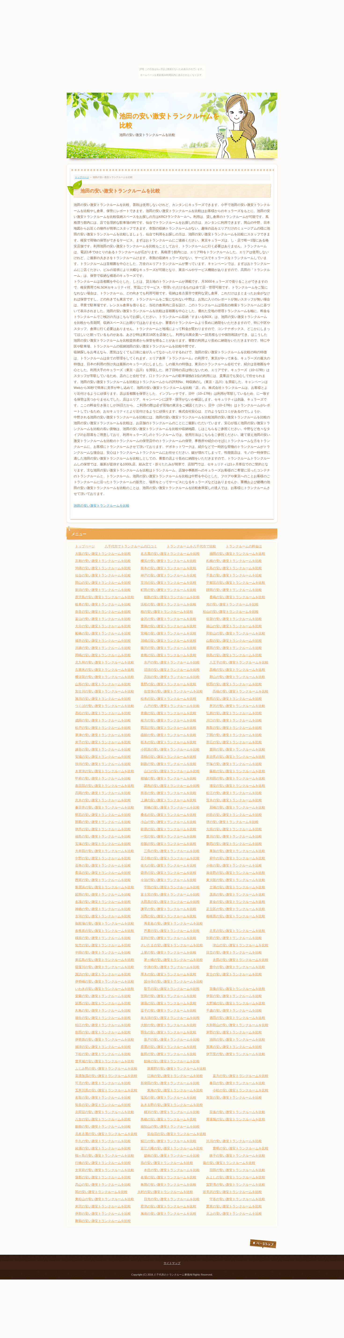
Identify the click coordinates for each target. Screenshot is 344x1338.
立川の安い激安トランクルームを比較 (168, 582)
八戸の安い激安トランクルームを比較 (172, 706)
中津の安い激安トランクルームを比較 (172, 967)
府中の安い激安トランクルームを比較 (237, 858)
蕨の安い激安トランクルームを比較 (229, 1163)
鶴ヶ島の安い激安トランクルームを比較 (104, 1155)
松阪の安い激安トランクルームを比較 (168, 844)
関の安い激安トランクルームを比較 (101, 1192)
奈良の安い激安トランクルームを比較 (103, 611)
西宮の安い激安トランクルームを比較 (168, 727)
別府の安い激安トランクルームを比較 (234, 938)
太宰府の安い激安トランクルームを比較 (104, 1170)
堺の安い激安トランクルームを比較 (232, 822)
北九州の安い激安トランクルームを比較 (104, 662)
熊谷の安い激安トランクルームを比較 (168, 793)
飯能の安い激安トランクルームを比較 (103, 1126)
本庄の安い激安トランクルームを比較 (172, 1170)
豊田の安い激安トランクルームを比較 (237, 749)
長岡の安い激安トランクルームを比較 (234, 698)
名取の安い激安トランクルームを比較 (103, 1097)
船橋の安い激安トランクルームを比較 (103, 633)
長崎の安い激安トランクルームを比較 (237, 597)
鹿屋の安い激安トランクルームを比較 (168, 1047)
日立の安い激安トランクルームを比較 (234, 952)
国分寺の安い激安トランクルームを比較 (173, 981)
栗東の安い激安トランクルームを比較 (234, 1206)
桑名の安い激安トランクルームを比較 (168, 815)
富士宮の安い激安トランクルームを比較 (170, 894)
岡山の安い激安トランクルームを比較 (103, 582)
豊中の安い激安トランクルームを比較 (237, 967)
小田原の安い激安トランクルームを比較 (170, 749)
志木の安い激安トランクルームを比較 (103, 800)
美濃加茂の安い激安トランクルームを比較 (106, 1076)
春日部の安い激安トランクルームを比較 (104, 785)
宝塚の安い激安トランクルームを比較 (103, 844)
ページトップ (263, 1244)
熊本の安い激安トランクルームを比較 (168, 568)
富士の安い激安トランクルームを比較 (234, 974)
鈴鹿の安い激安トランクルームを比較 (168, 829)
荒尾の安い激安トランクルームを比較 (234, 1047)
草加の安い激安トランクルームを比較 (237, 851)
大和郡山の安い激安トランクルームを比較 (237, 1025)
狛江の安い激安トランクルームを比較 (103, 1025)
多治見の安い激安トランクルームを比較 (235, 756)
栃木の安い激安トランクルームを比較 (168, 742)
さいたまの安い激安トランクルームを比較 (172, 945)
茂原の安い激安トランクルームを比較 (237, 894)
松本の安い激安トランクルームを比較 (168, 698)
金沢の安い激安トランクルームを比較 (168, 619)
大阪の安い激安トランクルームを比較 (103, 553)
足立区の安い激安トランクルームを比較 (235, 909)
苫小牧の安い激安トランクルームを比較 (170, 858)
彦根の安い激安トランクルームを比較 (168, 756)
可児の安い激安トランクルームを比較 (103, 1083)
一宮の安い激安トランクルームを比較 (168, 836)
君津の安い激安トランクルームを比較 (168, 1206)
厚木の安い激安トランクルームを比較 (168, 974)
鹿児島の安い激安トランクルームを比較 (104, 597)
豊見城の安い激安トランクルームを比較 (104, 1061)
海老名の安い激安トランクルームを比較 (173, 923)
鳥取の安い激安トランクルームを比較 (234, 727)
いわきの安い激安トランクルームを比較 (104, 989)
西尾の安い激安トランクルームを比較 (103, 880)
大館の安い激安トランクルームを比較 (168, 1025)
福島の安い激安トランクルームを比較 (103, 836)
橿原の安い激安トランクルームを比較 (103, 938)
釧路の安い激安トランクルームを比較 (168, 764)
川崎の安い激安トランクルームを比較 (168, 640)
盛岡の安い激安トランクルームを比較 (234, 648)
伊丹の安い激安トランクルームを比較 (103, 829)
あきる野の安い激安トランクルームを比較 (172, 1105)
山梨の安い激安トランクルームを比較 (234, 640)
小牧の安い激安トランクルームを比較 (234, 865)
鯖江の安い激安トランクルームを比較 (168, 1141)
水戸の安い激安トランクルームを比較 (172, 662)
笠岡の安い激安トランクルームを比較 (168, 996)
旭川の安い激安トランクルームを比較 (103, 698)
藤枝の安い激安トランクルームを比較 (237, 771)
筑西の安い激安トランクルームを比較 (103, 1003)
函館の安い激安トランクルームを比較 (168, 735)
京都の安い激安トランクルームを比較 (103, 561)
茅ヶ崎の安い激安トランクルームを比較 (173, 960)
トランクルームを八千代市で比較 (191, 546)
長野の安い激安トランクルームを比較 (168, 684)
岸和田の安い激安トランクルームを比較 (235, 778)
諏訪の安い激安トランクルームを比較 (103, 974)
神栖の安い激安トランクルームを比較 (103, 909)
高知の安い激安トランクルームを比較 (172, 677)
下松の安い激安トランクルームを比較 (103, 1054)
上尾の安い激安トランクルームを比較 (168, 952)
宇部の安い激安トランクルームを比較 (172, 887)
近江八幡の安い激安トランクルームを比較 (172, 1148)
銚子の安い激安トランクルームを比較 (237, 1155)
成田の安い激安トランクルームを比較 (103, 720)
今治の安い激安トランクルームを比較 (168, 880)
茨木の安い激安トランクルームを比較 (234, 800)
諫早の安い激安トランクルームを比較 (168, 909)
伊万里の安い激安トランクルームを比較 (235, 1054)
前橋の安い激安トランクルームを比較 (172, 807)
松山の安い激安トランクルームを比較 (231, 611)
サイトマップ (172, 1263)
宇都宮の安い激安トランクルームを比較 (235, 582)
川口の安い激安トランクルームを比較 (234, 720)
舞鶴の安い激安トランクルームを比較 (103, 1221)
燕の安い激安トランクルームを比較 (167, 1163)
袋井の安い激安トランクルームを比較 (168, 873)
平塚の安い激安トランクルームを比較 (234, 764)
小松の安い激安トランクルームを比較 (240, 1090)
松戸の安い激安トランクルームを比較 (103, 727)
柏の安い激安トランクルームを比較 (167, 611)
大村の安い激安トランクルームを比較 (165, 1192)
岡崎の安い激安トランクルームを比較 (103, 655)
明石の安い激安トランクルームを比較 (103, 815)
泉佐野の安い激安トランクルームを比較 (235, 873)
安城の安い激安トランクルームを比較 (103, 756)
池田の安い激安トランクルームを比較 (101, 505)
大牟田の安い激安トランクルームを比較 (104, 851)
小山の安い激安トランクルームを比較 (168, 822)
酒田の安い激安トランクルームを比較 (237, 1018)
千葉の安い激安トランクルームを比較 (234, 575)
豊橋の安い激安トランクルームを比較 (168, 626)
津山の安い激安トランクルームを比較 (240, 945)
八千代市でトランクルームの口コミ (131, 546)
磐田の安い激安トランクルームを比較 (234, 844)
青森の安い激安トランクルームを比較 (168, 713)
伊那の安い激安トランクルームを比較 (103, 1213)
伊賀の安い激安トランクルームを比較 (234, 996)
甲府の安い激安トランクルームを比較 (103, 778)
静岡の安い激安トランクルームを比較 (234, 590)
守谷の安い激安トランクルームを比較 (237, 1199)
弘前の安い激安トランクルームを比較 (234, 713)
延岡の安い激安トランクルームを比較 (103, 894)
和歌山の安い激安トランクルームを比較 (235, 633)
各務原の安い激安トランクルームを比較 (104, 931)
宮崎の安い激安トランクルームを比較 (168, 633)
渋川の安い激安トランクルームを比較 (234, 1141)
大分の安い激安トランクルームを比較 (103, 626)
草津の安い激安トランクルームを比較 (103, 735)
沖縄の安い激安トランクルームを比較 (103, 568)
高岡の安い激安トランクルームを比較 (103, 793)
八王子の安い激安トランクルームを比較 (238, 662)
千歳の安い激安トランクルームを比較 (234, 1010)
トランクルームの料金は (244, 546)
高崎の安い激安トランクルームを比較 (237, 669)
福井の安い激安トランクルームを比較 (103, 640)
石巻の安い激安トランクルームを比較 (103, 865)
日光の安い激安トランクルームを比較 (172, 1199)
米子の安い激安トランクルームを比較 (103, 742)
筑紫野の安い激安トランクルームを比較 (176, 1068)
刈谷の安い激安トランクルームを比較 (234, 815)
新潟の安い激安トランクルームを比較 (103, 590)
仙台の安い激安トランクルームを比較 (103, 575)
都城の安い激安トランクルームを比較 (168, 778)
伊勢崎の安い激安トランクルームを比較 (104, 981)
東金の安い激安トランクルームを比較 (237, 902)
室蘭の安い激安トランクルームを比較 (103, 996)
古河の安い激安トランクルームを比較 (103, 916)
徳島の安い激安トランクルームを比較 (234, 655)
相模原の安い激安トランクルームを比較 (235, 916)
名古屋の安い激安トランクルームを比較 (170, 553)
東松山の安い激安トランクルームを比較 (104, 1199)
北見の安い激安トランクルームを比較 (237, 931)
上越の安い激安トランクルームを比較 (168, 800)
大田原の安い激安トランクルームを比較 (170, 902)
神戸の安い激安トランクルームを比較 (168, 575)
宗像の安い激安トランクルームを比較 (237, 989)
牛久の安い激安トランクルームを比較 (103, 1141)
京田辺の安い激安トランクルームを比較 (104, 1112)
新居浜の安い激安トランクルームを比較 (104, 887)
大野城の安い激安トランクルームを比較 (235, 1003)
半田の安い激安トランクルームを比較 (103, 952)
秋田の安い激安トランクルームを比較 (234, 684)
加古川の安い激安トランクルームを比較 (104, 691)
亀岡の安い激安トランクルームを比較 (168, 1184)
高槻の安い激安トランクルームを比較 (240, 691)
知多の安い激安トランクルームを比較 (103, 1105)
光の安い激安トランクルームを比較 (232, 604)
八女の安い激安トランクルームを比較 (103, 1119)
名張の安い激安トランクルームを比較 (168, 1177)
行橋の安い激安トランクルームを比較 (103, 1163)
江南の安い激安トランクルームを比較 (175, 1076)
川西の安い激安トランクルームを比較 (168, 916)
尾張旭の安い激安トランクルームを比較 (235, 1119)
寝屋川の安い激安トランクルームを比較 (104, 967)
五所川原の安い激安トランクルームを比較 (106, 1090)
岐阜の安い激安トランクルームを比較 (103, 604)
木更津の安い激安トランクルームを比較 (104, 771)
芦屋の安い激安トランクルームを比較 (172, 931)
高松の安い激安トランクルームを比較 (103, 713)
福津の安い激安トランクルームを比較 (103, 1047)
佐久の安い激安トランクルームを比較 (168, 865)
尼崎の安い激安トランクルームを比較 (237, 807)
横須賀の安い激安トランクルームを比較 (104, 677)
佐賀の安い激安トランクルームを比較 (234, 619)
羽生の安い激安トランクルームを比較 (168, 1032)
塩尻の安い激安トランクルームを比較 (168, 1097)
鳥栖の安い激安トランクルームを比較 (168, 1119)
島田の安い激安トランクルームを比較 (103, 1032)
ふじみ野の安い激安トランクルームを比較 (106, 1068)
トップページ (82, 177)
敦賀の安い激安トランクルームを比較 (234, 1097)
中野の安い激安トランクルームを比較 (103, 858)
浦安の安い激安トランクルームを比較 (237, 785)
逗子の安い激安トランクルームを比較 (168, 1010)
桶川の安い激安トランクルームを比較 (172, 1112)
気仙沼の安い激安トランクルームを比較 (176, 1134)
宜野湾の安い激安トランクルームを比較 (235, 1184)
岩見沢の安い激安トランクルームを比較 (232, 1192)
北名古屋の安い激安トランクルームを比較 (106, 1134)
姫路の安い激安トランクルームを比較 (172, 597)
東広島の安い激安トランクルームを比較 (104, 960)
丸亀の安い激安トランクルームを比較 (103, 1010)
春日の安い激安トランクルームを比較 (237, 1083)
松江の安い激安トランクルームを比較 (234, 793)
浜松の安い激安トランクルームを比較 (168, 604)
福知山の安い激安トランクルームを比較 (170, 1126)
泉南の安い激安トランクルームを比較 (168, 1213)
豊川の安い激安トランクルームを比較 (234, 836)
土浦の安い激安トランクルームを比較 (237, 887)
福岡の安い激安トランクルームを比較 (237, 553)
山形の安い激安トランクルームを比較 (103, 684)
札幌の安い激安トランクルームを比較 (234, 561)
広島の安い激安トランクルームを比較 (234, 568)
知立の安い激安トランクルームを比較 (103, 945)
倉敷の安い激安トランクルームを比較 (168, 655)
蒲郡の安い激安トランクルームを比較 (103, 1177)
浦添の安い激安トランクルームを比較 (168, 1003)
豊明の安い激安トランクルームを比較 (240, 1148)
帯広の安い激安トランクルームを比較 (234, 742)
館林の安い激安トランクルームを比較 (172, 1061)
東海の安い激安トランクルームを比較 (175, 1090)
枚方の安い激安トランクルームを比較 (168, 720)
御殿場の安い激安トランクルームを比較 (104, 923)
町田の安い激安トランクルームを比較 (168, 590)
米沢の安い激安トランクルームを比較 (103, 1206)
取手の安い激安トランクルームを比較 (172, 989)
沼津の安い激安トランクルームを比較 (172, 669)
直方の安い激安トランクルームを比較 (240, 1076)
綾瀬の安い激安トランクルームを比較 (103, 1148)
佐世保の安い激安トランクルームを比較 (173, 691)
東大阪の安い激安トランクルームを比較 (235, 880)
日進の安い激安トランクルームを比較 (237, 1112)
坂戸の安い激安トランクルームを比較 (172, 1039)
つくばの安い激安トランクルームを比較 (104, 706)
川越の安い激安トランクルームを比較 (103, 648)
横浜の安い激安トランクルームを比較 (168, 561)
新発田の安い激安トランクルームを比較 (170, 1083)
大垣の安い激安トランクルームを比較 (234, 829)
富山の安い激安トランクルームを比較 (103, 619)
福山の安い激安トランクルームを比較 (234, 626)
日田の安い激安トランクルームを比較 (237, 1170)
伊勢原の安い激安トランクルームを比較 (104, 1039)
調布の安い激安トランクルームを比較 (172, 785)
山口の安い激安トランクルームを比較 (172, 771)
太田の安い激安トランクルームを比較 (240, 960)
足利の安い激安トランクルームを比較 (168, 938)
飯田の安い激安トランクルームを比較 (168, 1054)
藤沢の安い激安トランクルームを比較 (168, 648)
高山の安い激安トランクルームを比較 (103, 1184)
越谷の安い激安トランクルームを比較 (103, 749)
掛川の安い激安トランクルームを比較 (103, 764)
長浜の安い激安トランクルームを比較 (103, 873)
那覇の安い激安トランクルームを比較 (103, 822)
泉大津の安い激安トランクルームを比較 (170, 1018)
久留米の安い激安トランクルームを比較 (104, 669)
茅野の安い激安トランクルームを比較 (234, 1032)
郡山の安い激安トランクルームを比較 (237, 677)
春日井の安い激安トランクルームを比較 (104, 807)
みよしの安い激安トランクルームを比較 (235, 1177)
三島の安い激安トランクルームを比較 (172, 851)
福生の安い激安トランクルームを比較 (103, 1018)
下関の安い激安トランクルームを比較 (234, 735)
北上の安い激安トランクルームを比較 (234, 1213)
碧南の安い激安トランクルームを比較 (172, 1155)
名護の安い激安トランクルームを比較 (103, 902)
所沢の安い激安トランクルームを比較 (237, 706)
